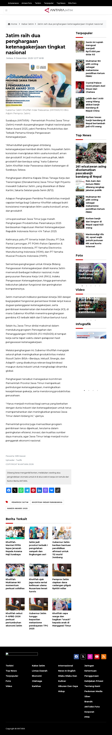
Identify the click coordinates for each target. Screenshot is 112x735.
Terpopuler (49, 3)
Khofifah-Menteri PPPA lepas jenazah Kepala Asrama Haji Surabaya (14, 548)
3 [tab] (91, 285)
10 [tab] (95, 320)
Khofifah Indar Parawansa (47, 502)
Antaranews (13, 3)
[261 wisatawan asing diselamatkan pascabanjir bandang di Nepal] (91, 153)
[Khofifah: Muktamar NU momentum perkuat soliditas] (15, 570)
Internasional (65, 665)
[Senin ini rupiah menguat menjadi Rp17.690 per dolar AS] (80, 46)
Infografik (83, 324)
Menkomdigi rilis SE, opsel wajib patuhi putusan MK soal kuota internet (95, 240)
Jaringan (89, 665)
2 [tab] (86, 285)
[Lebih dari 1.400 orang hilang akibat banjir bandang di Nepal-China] (80, 102)
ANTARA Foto (92, 706)
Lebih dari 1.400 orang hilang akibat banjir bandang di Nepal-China (94, 104)
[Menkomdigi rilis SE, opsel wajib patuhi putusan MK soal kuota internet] (80, 238)
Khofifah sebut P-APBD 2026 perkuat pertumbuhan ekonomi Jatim (14, 619)
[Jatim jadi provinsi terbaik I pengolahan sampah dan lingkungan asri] (38, 532)
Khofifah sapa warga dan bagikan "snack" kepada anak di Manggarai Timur (61, 619)
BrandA (88, 701)
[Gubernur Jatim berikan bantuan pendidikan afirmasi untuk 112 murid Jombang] (61, 532)
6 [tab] (99, 316)
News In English (67, 670)
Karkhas (36, 686)
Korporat (89, 712)
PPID (87, 717)
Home (14, 24)
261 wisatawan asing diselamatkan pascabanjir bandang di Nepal (91, 171)
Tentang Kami (92, 686)
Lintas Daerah (39, 670)
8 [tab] (86, 320)
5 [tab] (99, 285)
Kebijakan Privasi (93, 681)
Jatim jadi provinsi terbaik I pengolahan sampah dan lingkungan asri (38, 548)
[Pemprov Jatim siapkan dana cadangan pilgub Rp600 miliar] (61, 570)
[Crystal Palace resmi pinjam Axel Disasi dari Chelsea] (80, 87)
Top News (61, 3)
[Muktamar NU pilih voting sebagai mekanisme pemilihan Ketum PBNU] (80, 65)
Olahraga (37, 681)
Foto (79, 255)
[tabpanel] (91, 273)
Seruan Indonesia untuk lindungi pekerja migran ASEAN (91, 377)
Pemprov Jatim (20, 502)
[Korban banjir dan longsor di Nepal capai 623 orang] (80, 222)
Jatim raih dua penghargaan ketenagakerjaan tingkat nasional (70, 24)
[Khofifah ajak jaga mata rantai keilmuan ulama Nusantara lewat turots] (38, 570)
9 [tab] (91, 320)
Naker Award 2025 (17, 508)
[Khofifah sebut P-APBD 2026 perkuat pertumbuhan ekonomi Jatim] (15, 604)
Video (80, 290)
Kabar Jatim (27, 24)
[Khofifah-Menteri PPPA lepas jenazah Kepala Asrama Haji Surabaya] (15, 532)
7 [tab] (104, 316)
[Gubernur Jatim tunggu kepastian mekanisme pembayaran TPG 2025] (38, 604)
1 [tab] (82, 285)
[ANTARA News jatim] (58, 10)
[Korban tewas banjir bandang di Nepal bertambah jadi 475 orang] (80, 121)
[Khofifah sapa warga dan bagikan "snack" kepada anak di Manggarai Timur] (61, 604)
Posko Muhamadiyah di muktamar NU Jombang (91, 272)
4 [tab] (95, 285)
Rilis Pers (72, 3)
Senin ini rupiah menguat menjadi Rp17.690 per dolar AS (94, 48)
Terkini (38, 3)
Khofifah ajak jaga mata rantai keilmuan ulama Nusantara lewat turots (38, 585)
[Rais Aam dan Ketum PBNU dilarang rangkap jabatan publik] (80, 185)
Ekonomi (37, 676)
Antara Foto (27, 3)
